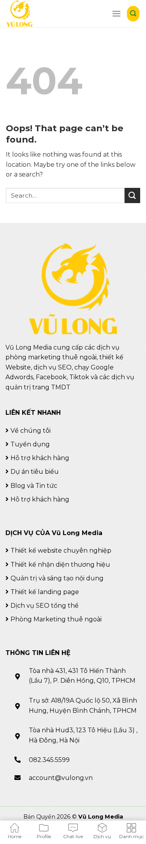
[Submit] (132, 195)
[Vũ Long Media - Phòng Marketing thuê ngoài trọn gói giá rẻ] (20, 13)
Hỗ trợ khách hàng (40, 458)
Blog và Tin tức (34, 485)
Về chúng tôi (31, 430)
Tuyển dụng (30, 444)
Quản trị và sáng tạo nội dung (57, 578)
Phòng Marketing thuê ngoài (56, 619)
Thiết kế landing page (45, 592)
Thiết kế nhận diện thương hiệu (60, 564)
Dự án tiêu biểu (35, 471)
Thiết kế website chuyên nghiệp (61, 550)
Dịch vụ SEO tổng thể (45, 605)
